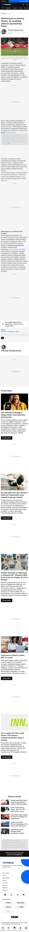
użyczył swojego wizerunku (16, 249)
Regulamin (5, 887)
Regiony (15, 8)
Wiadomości (8, 8)
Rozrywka (4, 882)
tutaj (8, 143)
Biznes (20, 8)
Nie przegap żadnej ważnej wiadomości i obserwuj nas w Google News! (14, 324)
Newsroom (5, 885)
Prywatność (5, 890)
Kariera (4, 875)
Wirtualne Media (10, 132)
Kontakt (4, 880)
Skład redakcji (5, 878)
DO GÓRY (14, 917)
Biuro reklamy (5, 873)
